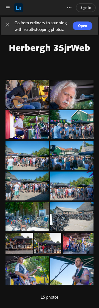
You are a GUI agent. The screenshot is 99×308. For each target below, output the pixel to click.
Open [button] (82, 25)
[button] (7, 26)
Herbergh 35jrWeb (49, 47)
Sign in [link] (86, 7)
